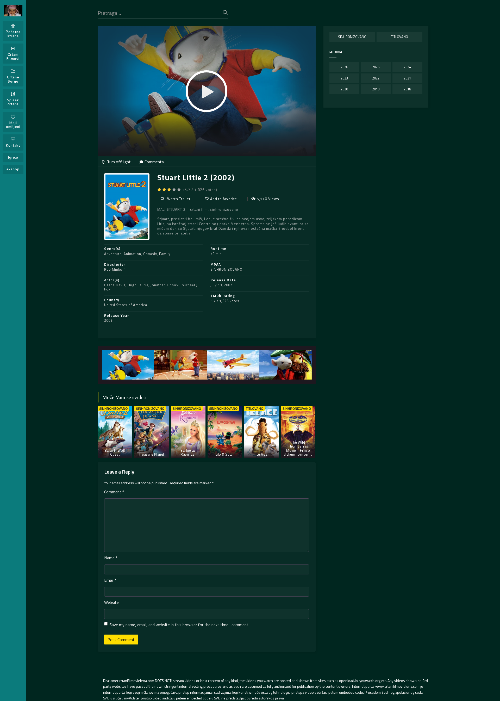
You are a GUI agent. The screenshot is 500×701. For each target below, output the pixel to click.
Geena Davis (115, 285)
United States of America (125, 304)
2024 (407, 67)
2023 (344, 78)
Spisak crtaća (13, 102)
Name (110, 558)
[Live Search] (225, 12)
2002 (108, 320)
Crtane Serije (13, 79)
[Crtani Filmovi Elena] (13, 10)
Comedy (150, 253)
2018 (407, 89)
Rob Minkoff (114, 269)
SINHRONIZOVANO (226, 269)
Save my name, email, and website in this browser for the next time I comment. (179, 625)
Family (164, 253)
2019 (375, 89)
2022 (375, 78)
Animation (132, 253)
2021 (407, 78)
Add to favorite (223, 198)
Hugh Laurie (138, 285)
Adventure (113, 253)
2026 (344, 67)
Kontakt (13, 145)
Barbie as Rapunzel (188, 452)
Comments (154, 162)
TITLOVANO (399, 36)
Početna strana (13, 34)
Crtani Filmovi (13, 56)
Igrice (13, 157)
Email (110, 580)
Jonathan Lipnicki (165, 285)
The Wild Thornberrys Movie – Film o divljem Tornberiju (298, 448)
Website (111, 602)
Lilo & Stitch (225, 454)
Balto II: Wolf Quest (115, 452)
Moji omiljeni (13, 125)
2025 (375, 67)
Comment (114, 492)
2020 (344, 89)
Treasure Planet (151, 454)
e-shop (13, 169)
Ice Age (261, 454)
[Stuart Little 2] (128, 365)
